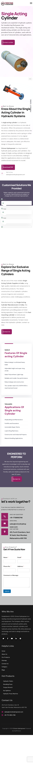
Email (19, 557)
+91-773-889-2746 (9, 715)
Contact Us (5, 663)
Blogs (3, 670)
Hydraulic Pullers (8, 681)
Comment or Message (10, 575)
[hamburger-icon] (30, 79)
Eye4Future (17, 731)
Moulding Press (7, 684)
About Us (4, 654)
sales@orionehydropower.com (13, 712)
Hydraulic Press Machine (10, 694)
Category (4, 667)
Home (3, 651)
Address (20, 566)
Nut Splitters (7, 690)
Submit (7, 591)
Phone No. (7, 566)
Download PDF (8, 167)
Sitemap (4, 660)
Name (5, 557)
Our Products (6, 657)
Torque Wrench (8, 687)
